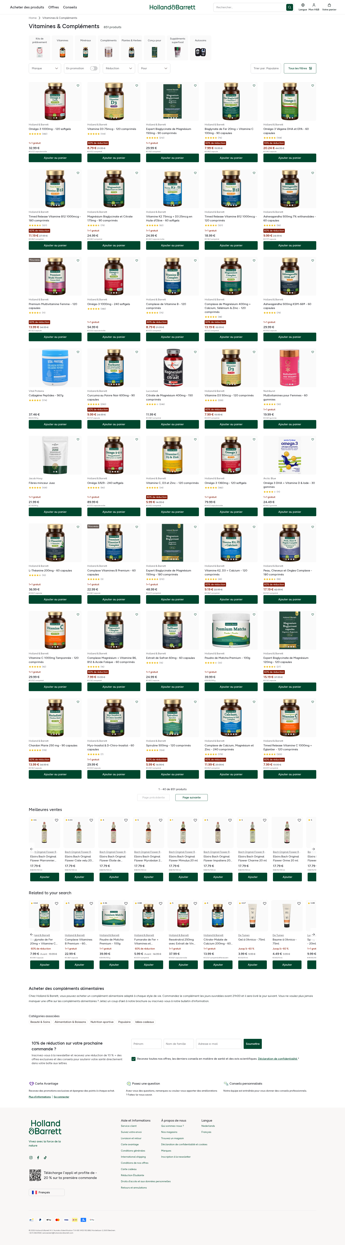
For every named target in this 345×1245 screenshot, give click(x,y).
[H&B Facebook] (38, 1157)
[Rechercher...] (290, 7)
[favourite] (56, 820)
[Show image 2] (56, 118)
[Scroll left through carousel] (31, 849)
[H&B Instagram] (31, 1157)
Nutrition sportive (102, 1022)
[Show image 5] (236, 205)
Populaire (124, 1022)
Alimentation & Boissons (70, 1022)
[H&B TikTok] (45, 1157)
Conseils (70, 7)
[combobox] (249, 7)
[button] (45, 68)
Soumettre (253, 1043)
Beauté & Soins (40, 1022)
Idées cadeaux (144, 1022)
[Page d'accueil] (172, 7)
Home (33, 18)
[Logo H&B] (172, 8)
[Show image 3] (116, 118)
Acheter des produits (27, 7)
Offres (53, 7)
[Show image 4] (176, 118)
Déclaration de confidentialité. (278, 1058)
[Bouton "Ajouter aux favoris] (78, 85)
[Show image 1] (54, 118)
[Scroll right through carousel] (313, 849)
